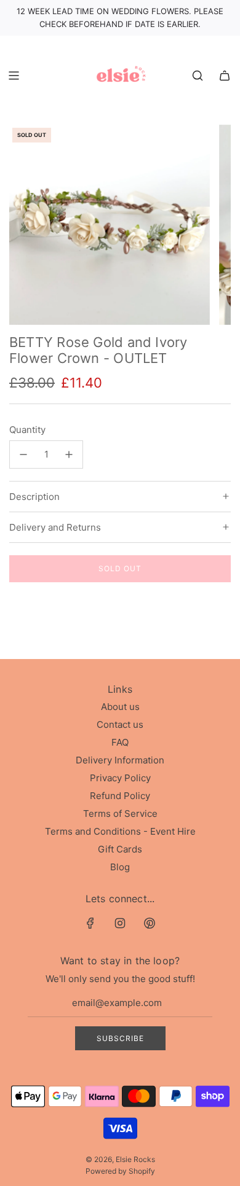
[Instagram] (120, 923)
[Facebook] (90, 923)
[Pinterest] (149, 923)
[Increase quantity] (68, 454)
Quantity (27, 429)
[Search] (197, 75)
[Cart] (224, 75)
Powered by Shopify (120, 1171)
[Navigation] (13, 75)
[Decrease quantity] (23, 454)
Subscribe (120, 1038)
